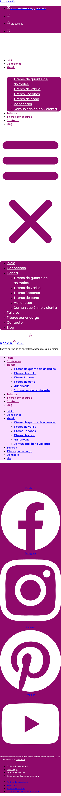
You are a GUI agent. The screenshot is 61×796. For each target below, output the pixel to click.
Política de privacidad (17, 766)
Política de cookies (16, 772)
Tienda (11, 67)
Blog (9, 124)
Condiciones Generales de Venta (23, 776)
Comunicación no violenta (35, 109)
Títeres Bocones (27, 94)
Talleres (12, 113)
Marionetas (23, 104)
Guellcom (20, 759)
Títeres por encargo (19, 117)
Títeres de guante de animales (31, 82)
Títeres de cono (26, 99)
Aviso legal (12, 769)
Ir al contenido (7, 1)
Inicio (10, 60)
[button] (30, 191)
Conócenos (14, 63)
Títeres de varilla (27, 89)
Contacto (13, 120)
